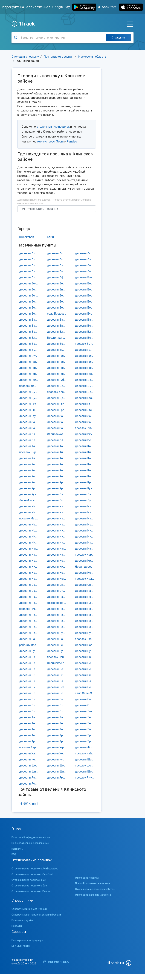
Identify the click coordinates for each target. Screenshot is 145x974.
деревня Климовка (29, 458)
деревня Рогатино (85, 645)
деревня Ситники (85, 675)
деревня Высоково (29, 349)
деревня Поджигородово (57, 609)
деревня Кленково (85, 452)
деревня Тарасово (29, 717)
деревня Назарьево (29, 554)
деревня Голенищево (57, 355)
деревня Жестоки (85, 410)
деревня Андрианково (29, 271)
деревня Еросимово (57, 410)
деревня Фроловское (85, 747)
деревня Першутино (85, 596)
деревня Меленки (29, 530)
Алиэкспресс (46, 141)
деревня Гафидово (85, 349)
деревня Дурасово (29, 398)
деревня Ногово (57, 578)
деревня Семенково (29, 669)
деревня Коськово (29, 482)
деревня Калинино (57, 446)
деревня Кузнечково (29, 494)
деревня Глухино (29, 355)
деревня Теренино (29, 723)
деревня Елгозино (57, 404)
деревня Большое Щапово (85, 295)
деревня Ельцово (29, 410)
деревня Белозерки (85, 283)
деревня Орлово (29, 590)
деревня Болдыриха (57, 295)
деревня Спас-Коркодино (29, 699)
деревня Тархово (57, 717)
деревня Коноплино (57, 470)
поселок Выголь (85, 343)
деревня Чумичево (57, 759)
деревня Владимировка (57, 331)
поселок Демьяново (29, 386)
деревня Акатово (29, 253)
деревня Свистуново (85, 657)
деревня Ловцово (57, 500)
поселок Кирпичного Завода (29, 452)
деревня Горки (85, 368)
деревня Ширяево (57, 771)
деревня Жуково (29, 416)
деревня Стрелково (29, 711)
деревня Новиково (29, 572)
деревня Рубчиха (29, 651)
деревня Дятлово (57, 398)
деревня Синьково (57, 675)
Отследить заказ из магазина (93, 894)
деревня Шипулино (29, 771)
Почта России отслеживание (92, 883)
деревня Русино (85, 651)
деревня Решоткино (57, 645)
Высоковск (26, 237)
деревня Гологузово (57, 361)
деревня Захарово (85, 422)
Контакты (17, 848)
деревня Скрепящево (29, 681)
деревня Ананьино (85, 265)
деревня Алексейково (29, 265)
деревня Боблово (85, 289)
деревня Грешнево (85, 374)
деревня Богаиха (29, 295)
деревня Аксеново (29, 259)
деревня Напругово (57, 554)
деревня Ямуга (57, 777)
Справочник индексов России (29, 909)
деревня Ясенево (29, 783)
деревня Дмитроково (29, 392)
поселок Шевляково (85, 765)
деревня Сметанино (29, 687)
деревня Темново (85, 717)
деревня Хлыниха (29, 753)
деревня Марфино (57, 518)
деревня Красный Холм (57, 482)
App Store (109, 7)
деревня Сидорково (29, 675)
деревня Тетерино (85, 723)
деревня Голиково (85, 355)
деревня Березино (29, 289)
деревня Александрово (85, 259)
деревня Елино (85, 404)
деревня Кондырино (85, 464)
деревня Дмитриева (85, 386)
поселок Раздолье (85, 639)
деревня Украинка (57, 747)
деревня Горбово (29, 368)
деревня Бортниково (85, 307)
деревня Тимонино (57, 729)
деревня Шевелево (29, 765)
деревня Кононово (29, 470)
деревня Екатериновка (29, 404)
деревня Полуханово (85, 621)
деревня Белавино (57, 283)
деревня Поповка (85, 627)
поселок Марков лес (29, 518)
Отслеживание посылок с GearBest (32, 874)
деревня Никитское (85, 560)
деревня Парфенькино (57, 596)
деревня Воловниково (85, 337)
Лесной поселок (29, 500)
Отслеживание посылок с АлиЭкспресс (34, 868)
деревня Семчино (57, 669)
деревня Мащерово (57, 524)
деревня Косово (85, 476)
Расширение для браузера (27, 940)
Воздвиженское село (57, 337)
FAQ (13, 854)
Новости (16, 926)
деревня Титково (85, 729)
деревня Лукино (85, 500)
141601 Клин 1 (28, 803)
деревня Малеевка (29, 512)
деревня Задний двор (85, 416)
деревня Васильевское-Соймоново (57, 319)
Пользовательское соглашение (30, 843)
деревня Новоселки (85, 572)
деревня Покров (85, 615)
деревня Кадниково (29, 446)
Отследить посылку (25, 56)
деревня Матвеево (29, 524)
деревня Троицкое (57, 741)
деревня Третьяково (57, 735)
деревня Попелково (57, 627)
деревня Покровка (29, 621)
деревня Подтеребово (57, 615)
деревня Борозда (57, 307)
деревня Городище (57, 374)
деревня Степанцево (29, 705)
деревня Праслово (29, 633)
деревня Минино (29, 536)
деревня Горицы (57, 368)
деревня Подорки (29, 615)
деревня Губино (57, 380)
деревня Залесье (29, 422)
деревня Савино (29, 657)
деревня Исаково (85, 440)
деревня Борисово (57, 301)
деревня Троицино (29, 741)
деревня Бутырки (85, 313)
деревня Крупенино (85, 482)
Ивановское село (57, 434)
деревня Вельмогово (85, 325)
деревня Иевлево (29, 440)
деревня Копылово (85, 470)
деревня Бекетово (29, 283)
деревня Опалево (57, 584)
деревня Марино (85, 512)
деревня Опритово (85, 584)
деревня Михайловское (85, 536)
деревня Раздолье (57, 639)
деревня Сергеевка (85, 669)
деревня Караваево (85, 446)
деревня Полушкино (29, 627)
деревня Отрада (57, 590)
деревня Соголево (57, 687)
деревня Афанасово (57, 277)
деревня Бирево (57, 289)
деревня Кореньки (29, 476)
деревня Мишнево (29, 542)
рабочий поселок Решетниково (29, 645)
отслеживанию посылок (52, 126)
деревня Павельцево (85, 590)
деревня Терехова (57, 723)
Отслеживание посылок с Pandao (31, 891)
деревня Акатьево (57, 253)
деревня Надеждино (85, 548)
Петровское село (57, 602)
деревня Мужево (57, 542)
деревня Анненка (85, 271)
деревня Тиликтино (29, 729)
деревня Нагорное (29, 548)
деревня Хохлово (57, 753)
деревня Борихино (85, 301)
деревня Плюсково (85, 602)
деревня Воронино (57, 343)
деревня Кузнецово (85, 488)
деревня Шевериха (57, 765)
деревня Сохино (57, 693)
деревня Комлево (57, 464)
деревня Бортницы (29, 313)
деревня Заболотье (57, 416)
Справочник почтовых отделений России (36, 914)
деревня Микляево (57, 530)
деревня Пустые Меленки (85, 633)
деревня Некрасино (29, 560)
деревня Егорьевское (85, 398)
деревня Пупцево (57, 633)
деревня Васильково (85, 319)
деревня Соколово (29, 693)
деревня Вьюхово (57, 349)
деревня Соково (85, 687)
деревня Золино (57, 428)
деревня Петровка (29, 602)
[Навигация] (129, 24)
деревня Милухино (85, 530)
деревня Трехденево (85, 735)
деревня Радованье (29, 639)
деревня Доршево (85, 392)
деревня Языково (29, 777)
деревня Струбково (57, 711)
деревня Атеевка (29, 277)
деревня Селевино (29, 663)
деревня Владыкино (29, 337)
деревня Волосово (29, 343)
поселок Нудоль (85, 578)
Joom (60, 141)
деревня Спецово (85, 699)
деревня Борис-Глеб (29, 301)
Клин (50, 237)
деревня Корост (57, 476)
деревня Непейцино (57, 560)
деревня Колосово (29, 464)
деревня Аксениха (85, 253)
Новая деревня (85, 566)
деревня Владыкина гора (85, 331)
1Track (27, 24)
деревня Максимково (29, 506)
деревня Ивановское (29, 434)
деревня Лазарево (85, 494)
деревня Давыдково (85, 380)
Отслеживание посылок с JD (28, 879)
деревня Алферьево (57, 265)
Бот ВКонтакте (20, 945)
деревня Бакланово (85, 277)
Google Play (61, 7)
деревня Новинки (57, 572)
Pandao (72, 141)
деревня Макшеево (57, 506)
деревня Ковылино (85, 458)
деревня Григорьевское (29, 380)
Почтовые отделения (58, 56)
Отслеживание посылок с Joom (30, 885)
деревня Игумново (85, 434)
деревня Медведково (85, 524)
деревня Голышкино (85, 361)
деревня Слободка (85, 681)
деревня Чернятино (29, 759)
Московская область (92, 56)
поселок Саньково (57, 657)
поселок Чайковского (85, 753)
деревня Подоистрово (85, 609)
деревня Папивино (29, 596)
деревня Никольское (57, 566)
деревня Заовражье (57, 422)
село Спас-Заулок (85, 693)
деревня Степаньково (57, 705)
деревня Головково (29, 361)
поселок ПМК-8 (29, 609)
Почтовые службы (22, 920)
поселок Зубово (85, 428)
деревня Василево (29, 319)
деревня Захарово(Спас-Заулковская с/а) (29, 428)
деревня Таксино (85, 711)
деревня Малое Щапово (57, 512)
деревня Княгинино (57, 458)
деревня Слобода (57, 681)
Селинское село (57, 663)
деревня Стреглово (85, 705)
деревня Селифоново (85, 663)
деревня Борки (29, 307)
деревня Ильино (57, 440)
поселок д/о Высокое (57, 392)
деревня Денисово (57, 386)
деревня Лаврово (57, 494)
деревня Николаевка (29, 566)
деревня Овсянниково (29, 584)
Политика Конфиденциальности (30, 837)
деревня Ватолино (29, 325)
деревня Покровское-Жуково (57, 621)
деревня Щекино (85, 771)
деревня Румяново (57, 651)
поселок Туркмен (29, 747)
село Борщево (56, 313)
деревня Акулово (57, 259)
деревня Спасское (57, 699)
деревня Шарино (85, 759)
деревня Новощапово (29, 578)
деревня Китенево (57, 452)
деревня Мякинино (85, 542)
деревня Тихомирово (29, 735)
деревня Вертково (29, 331)
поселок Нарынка (85, 554)
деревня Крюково (57, 488)
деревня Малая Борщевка (85, 506)
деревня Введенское (57, 325)
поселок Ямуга (85, 777)
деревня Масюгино (85, 518)
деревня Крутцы (29, 488)
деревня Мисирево (57, 536)
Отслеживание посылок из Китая (95, 889)
